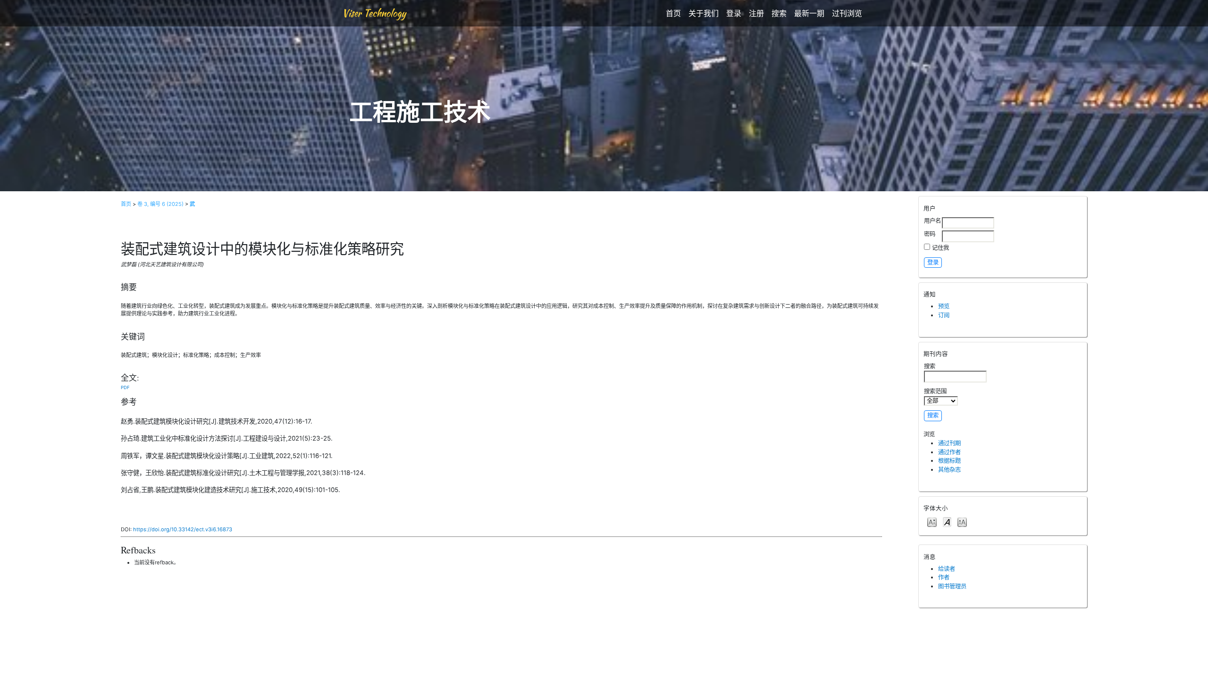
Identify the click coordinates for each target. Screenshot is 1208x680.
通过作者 (949, 452)
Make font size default (947, 521)
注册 (756, 13)
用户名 (932, 220)
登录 (733, 13)
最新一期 (809, 13)
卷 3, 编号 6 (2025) (160, 204)
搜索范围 (935, 391)
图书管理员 (952, 586)
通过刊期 (949, 443)
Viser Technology (374, 13)
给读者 (946, 568)
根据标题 (949, 460)
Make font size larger (962, 521)
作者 (943, 577)
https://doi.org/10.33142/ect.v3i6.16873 (182, 529)
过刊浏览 (847, 13)
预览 (943, 306)
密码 (929, 234)
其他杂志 (949, 469)
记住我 (940, 247)
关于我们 (703, 13)
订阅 (943, 315)
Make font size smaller (932, 521)
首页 (673, 13)
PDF (125, 387)
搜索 (779, 13)
